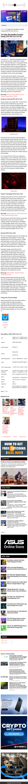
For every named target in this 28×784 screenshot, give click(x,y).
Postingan (5, 640)
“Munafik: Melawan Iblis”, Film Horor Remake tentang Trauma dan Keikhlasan (16, 590)
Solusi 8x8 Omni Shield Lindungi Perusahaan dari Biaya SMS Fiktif (5, 429)
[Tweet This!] (7, 391)
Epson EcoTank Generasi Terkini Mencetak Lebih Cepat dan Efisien (17, 612)
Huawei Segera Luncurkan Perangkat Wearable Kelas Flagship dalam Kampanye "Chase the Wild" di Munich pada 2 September (18, 657)
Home (2, 29)
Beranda (15, 436)
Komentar (5, 642)
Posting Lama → (23, 436)
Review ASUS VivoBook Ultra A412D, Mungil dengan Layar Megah (16, 512)
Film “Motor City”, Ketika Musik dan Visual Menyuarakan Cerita (15, 597)
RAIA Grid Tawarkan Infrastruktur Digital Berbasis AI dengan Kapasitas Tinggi (17, 583)
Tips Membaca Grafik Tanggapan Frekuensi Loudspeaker (15, 521)
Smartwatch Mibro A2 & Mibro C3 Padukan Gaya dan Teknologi (6, 410)
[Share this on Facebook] (5, 391)
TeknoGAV (18, 783)
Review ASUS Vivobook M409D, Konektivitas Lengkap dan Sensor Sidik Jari (16, 502)
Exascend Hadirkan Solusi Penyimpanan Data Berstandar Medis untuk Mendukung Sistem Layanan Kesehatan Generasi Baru (17, 671)
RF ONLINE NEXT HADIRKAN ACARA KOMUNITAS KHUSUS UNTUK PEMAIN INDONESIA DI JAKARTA (17, 664)
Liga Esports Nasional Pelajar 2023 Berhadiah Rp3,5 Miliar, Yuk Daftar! (21, 411)
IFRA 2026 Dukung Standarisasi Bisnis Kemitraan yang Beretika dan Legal (16, 619)
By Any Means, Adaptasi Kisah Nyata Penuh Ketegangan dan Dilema (15, 561)
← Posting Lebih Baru (6, 436)
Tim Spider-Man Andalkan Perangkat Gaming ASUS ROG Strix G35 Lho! (12, 35)
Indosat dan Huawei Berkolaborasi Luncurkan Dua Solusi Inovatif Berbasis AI (17, 568)
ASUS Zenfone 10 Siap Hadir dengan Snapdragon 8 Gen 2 (13, 411)
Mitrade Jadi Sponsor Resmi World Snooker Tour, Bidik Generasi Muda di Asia (18, 678)
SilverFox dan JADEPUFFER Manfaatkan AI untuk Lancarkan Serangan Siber (17, 626)
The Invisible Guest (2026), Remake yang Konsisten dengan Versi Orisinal (17, 604)
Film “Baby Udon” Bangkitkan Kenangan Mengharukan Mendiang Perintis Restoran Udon (17, 576)
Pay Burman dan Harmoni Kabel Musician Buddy (13, 462)
